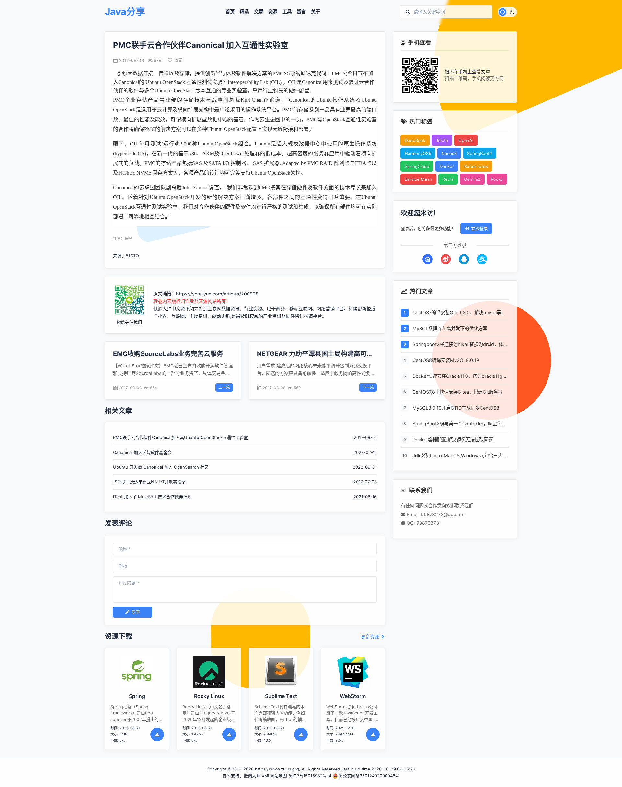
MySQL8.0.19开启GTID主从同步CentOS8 (455, 408)
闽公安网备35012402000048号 (369, 775)
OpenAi (465, 140)
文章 (258, 11)
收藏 (178, 60)
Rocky (497, 179)
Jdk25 (442, 140)
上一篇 (224, 387)
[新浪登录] (446, 259)
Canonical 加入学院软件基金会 (142, 452)
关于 (315, 11)
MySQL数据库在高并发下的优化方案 (449, 328)
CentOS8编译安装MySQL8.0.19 (445, 360)
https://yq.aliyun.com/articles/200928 (217, 293)
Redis (448, 179)
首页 (230, 11)
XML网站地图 (274, 775)
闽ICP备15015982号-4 (309, 775)
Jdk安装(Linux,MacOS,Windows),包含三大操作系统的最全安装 (459, 456)
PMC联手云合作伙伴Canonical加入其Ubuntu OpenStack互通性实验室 (180, 437)
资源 (272, 11)
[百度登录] (427, 259)
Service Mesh (418, 179)
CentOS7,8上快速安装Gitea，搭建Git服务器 (457, 392)
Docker (447, 166)
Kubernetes (476, 166)
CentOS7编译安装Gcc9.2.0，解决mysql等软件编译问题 (459, 313)
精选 (244, 11)
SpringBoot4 (479, 153)
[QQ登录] (464, 259)
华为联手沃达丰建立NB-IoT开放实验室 (149, 481)
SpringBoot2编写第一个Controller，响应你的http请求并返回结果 (459, 424)
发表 (136, 612)
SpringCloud (417, 166)
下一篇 (368, 387)
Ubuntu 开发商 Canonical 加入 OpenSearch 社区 (161, 466)
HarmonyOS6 (418, 153)
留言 (301, 11)
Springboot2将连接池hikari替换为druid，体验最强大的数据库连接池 (460, 344)
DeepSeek (415, 140)
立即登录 (479, 228)
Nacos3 (449, 153)
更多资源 (370, 636)
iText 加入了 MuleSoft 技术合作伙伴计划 (152, 496)
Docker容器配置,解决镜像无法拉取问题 (452, 439)
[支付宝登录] (482, 259)
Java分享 (125, 12)
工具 (287, 11)
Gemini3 (472, 179)
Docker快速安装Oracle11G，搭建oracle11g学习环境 (459, 376)
